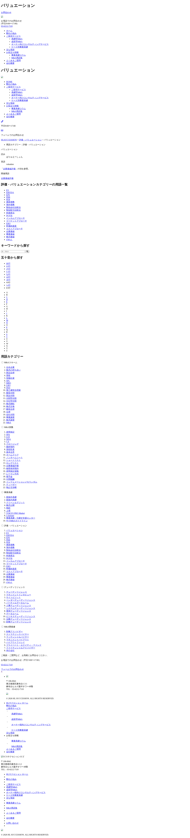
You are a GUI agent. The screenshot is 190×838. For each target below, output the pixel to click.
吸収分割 (10, 393)
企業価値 (10, 231)
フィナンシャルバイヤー (17, 637)
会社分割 (10, 414)
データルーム (12, 614)
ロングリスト (12, 463)
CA (7, 441)
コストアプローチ (14, 229)
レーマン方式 (12, 474)
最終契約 (10, 447)
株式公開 (10, 505)
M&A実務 (8, 427)
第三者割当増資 (13, 390)
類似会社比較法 (13, 207)
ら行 (8, 285)
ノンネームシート (14, 457)
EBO (8, 223)
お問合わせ (6, 12)
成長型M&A (16, 41)
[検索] (27, 251)
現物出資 (10, 378)
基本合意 (10, 452)
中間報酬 (10, 479)
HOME (9, 82)
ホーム (9, 31)
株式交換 (10, 406)
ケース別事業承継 (19, 47)
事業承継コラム (18, 55)
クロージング (12, 444)
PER (8, 199)
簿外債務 (10, 205)
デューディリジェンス (14, 587)
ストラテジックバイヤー (17, 634)
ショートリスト (13, 460)
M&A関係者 (9, 627)
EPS (8, 195)
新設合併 (10, 373)
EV (7, 190)
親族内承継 (11, 500)
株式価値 (10, 237)
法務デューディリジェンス (18, 619)
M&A (8, 422)
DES (8, 388)
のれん (9, 239)
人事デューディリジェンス (18, 605)
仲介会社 (10, 650)
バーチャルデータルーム (17, 603)
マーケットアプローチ (16, 221)
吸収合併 (10, 409)
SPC (8, 381)
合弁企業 (10, 367)
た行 (8, 271)
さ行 (8, 269)
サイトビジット (13, 597)
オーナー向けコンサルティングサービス (30, 44)
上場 (8, 511)
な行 (8, 274)
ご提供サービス (13, 36)
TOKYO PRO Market (15, 513)
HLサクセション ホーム (17, 703)
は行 (8, 277)
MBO (8, 383)
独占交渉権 (11, 487)
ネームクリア (12, 455)
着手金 (9, 476)
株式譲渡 (10, 420)
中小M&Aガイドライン (17, 521)
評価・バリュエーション (15, 526)
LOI (8, 437)
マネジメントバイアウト (17, 640)
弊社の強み (11, 33)
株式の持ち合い (13, 370)
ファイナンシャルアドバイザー (20, 648)
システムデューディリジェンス (20, 608)
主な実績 (10, 50)
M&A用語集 (16, 58)
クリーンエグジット (15, 502)
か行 (8, 266)
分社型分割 (11, 401)
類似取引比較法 (13, 210)
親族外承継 (11, 497)
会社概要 (10, 63)
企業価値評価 (9, 169)
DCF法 (9, 215)
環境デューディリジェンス (18, 611)
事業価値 (10, 234)
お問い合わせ (12, 823)
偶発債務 (10, 202)
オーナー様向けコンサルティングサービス (31, 725)
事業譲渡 (10, 417)
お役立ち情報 (12, 52)
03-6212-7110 (7, 26)
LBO (8, 385)
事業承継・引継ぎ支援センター (20, 518)
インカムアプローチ (15, 218)
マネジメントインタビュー (18, 595)
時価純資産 (11, 226)
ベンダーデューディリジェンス (20, 600)
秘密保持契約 (12, 468)
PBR (8, 197)
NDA (8, 439)
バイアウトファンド (15, 642)
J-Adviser (10, 515)
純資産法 (10, 213)
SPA (8, 434)
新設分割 (10, 395)
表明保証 (10, 432)
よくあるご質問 (13, 60)
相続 (8, 508)
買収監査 (10, 449)
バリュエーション (14, 530)
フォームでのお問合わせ (12, 669)
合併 (8, 412)
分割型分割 (11, 398)
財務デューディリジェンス (18, 622)
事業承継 (8, 492)
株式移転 (10, 404)
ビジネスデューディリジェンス (20, 616)
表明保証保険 (12, 471)
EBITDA (10, 192)
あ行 (8, 263)
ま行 (8, 280)
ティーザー (11, 485)
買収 (8, 375)
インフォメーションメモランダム (21, 482)
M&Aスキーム (10, 362)
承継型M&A (16, 39)
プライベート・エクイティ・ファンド (23, 645)
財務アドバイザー (14, 631)
